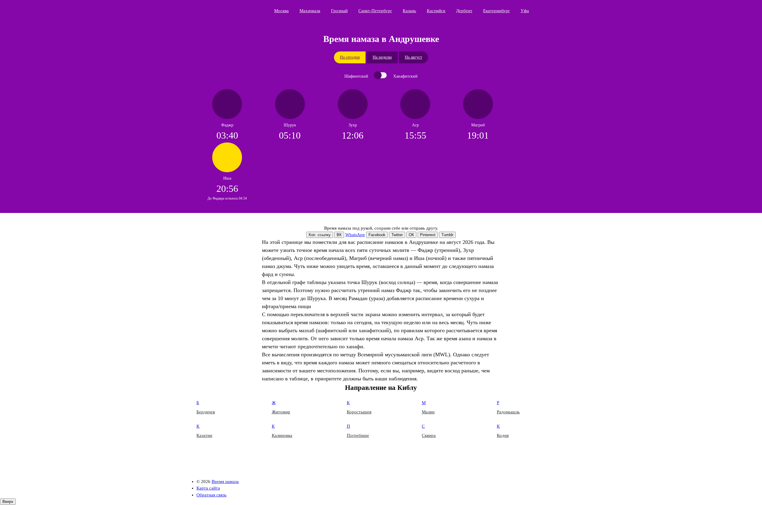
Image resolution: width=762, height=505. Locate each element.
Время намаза (224, 10)
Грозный (339, 10)
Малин (428, 412)
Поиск (564, 10)
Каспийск (436, 10)
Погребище (358, 435)
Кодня (503, 435)
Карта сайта (208, 488)
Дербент (464, 10)
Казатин (204, 435)
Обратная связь (211, 495)
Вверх (7, 501)
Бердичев (205, 412)
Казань (409, 10)
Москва (281, 10)
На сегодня (350, 57)
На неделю (382, 57)
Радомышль (508, 412)
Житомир (281, 412)
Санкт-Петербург (375, 10)
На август (413, 57)
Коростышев (359, 412)
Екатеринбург (496, 10)
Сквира (429, 435)
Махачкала (309, 10)
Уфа (525, 10)
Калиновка (282, 435)
